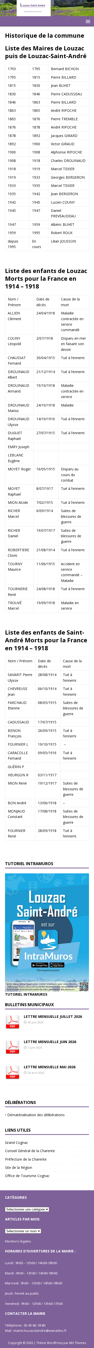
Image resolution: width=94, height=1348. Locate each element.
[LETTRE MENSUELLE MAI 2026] (12, 1076)
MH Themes (77, 1343)
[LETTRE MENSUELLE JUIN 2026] (12, 1051)
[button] (87, 21)
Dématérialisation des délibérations (36, 1114)
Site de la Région (18, 1167)
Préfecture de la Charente (26, 1159)
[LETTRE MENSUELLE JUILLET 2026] (12, 1026)
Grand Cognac (16, 1142)
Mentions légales (18, 1241)
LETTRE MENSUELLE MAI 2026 (49, 1067)
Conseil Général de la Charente (30, 1150)
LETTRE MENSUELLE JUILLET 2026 (53, 1016)
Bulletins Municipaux (29, 1004)
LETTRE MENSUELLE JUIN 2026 (50, 1041)
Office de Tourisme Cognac (27, 1175)
